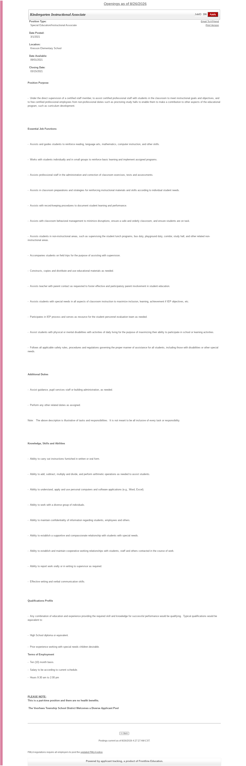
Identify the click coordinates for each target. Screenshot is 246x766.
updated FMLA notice (92, 752)
